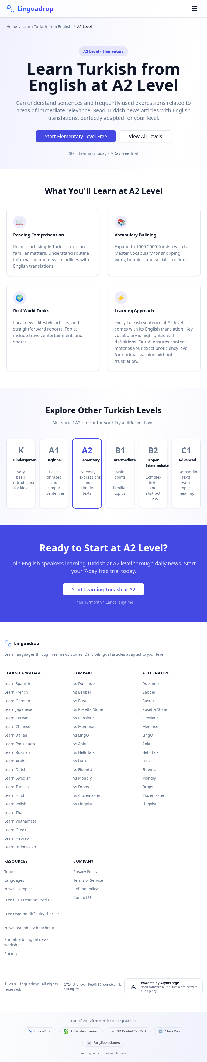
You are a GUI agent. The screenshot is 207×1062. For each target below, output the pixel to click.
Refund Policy (85, 888)
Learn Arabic (15, 760)
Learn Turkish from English (47, 26)
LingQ (147, 735)
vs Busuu (81, 700)
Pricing (10, 953)
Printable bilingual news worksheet (26, 942)
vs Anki (79, 743)
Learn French (16, 692)
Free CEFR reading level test (29, 899)
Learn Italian (15, 735)
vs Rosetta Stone (88, 709)
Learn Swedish (17, 778)
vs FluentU (82, 769)
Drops (147, 786)
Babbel (148, 692)
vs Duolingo (84, 683)
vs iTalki (80, 760)
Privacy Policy (85, 871)
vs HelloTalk (83, 752)
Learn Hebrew (17, 838)
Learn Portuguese (20, 743)
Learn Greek (15, 829)
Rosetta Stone (154, 709)
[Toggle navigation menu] (195, 9)
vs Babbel (82, 692)
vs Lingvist (82, 803)
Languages (14, 880)
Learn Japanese (18, 709)
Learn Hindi (14, 795)
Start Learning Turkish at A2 (103, 589)
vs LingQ (81, 735)
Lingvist (149, 803)
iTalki (146, 760)
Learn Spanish (17, 683)
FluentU (149, 769)
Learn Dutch (15, 769)
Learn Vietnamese (20, 821)
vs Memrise (83, 726)
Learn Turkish (16, 786)
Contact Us (83, 897)
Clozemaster (153, 795)
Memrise (150, 726)
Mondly (149, 778)
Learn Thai (13, 812)
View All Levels (145, 136)
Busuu (148, 700)
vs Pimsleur (83, 717)
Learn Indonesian (20, 846)
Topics (10, 871)
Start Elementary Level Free (76, 136)
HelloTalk (150, 752)
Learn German (17, 700)
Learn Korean (16, 717)
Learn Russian (17, 752)
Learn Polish (15, 803)
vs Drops (81, 786)
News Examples (18, 888)
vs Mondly (82, 778)
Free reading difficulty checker (31, 913)
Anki (146, 743)
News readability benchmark (30, 927)
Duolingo (150, 683)
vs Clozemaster (87, 795)
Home (11, 26)
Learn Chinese (17, 726)
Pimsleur (150, 717)
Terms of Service (88, 880)
